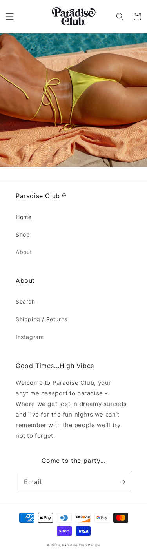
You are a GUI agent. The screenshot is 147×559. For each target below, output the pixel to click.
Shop (23, 234)
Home (23, 216)
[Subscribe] (122, 482)
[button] (9, 16)
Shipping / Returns (41, 319)
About (24, 252)
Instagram (30, 336)
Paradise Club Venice (81, 545)
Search (25, 301)
